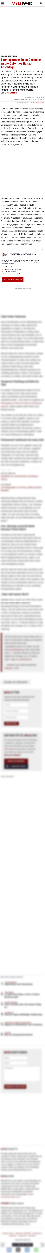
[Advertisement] (22, 30)
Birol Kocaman (11, 92)
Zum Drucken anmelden (37, 103)
